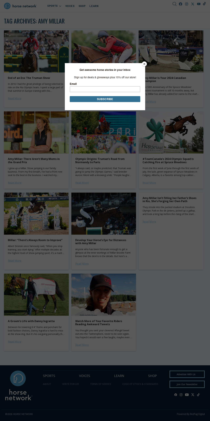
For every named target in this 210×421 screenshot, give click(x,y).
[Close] (144, 63)
